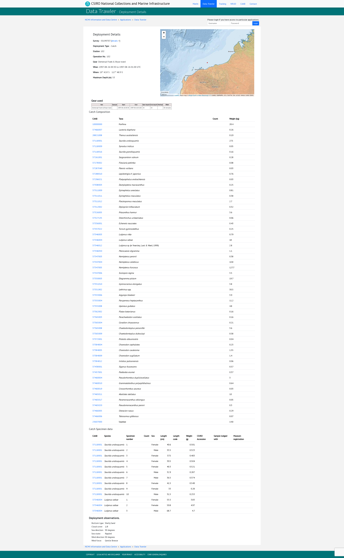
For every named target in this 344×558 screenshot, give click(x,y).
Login (256, 23)
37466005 (97, 410)
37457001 (97, 372)
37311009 (97, 190)
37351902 (97, 289)
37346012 (97, 245)
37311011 (97, 195)
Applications (125, 19)
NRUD (233, 3)
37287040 (97, 168)
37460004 (97, 377)
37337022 (97, 229)
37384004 (97, 344)
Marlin (195, 3)
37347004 (97, 262)
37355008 (97, 306)
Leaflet (176, 95)
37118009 (97, 146)
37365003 (97, 317)
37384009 (97, 355)
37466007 (97, 129)
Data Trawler (209, 3)
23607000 (97, 421)
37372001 (97, 339)
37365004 (97, 322)
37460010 (97, 383)
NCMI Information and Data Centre (101, 19)
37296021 (97, 179)
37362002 (97, 311)
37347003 (97, 256)
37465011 (97, 394)
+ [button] (164, 32)
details (115, 40)
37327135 (97, 218)
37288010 (97, 173)
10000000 (97, 124)
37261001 (97, 157)
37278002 (97, 162)
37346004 (97, 240)
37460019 (97, 388)
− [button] (164, 36)
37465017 (97, 399)
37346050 (97, 251)
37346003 (97, 234)
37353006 (97, 295)
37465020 (97, 405)
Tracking (222, 3)
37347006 (97, 273)
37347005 (97, 267)
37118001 (97, 140)
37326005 (97, 212)
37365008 (97, 328)
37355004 (97, 300)
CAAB (242, 3)
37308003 (97, 184)
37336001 (97, 223)
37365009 (97, 333)
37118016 (97, 151)
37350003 (97, 278)
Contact (253, 3)
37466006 (97, 416)
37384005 (97, 350)
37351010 (97, 284)
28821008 (97, 135)
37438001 (97, 366)
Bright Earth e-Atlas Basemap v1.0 (200, 95)
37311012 (97, 201)
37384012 (97, 361)
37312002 (97, 206)
